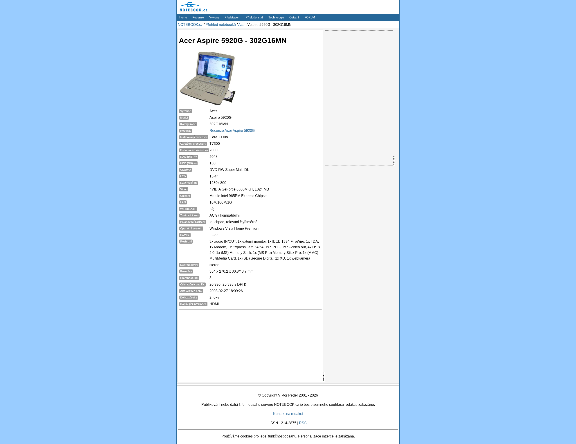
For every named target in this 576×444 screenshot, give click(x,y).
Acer (242, 25)
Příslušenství (254, 17)
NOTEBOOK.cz (190, 25)
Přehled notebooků (220, 25)
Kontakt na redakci (288, 414)
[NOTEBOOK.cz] (193, 12)
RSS (303, 423)
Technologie (276, 17)
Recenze (198, 17)
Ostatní (294, 17)
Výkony (214, 17)
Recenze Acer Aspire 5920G (232, 130)
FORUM (309, 17)
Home (183, 17)
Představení (232, 17)
